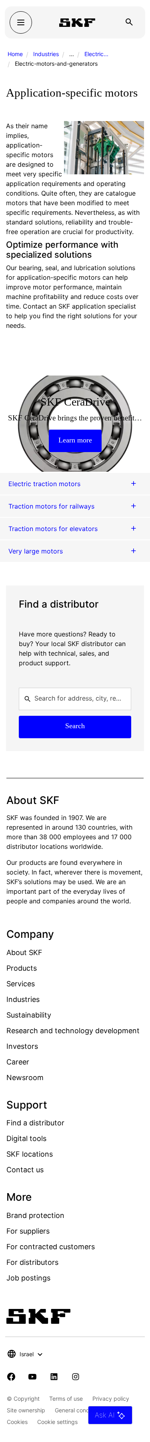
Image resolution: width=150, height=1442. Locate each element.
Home (15, 53)
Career (17, 1062)
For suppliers (28, 1231)
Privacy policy (110, 1398)
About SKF (24, 952)
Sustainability (28, 1015)
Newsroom (25, 1077)
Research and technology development (73, 1030)
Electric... (96, 53)
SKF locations (29, 1154)
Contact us (25, 1169)
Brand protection (35, 1215)
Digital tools (26, 1138)
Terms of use (66, 1398)
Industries (46, 53)
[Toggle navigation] (21, 22)
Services (20, 984)
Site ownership (26, 1410)
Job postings (28, 1278)
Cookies (17, 1421)
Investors (22, 1046)
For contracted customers (50, 1246)
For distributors (32, 1262)
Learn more (75, 440)
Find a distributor (35, 1123)
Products (21, 968)
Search (75, 726)
